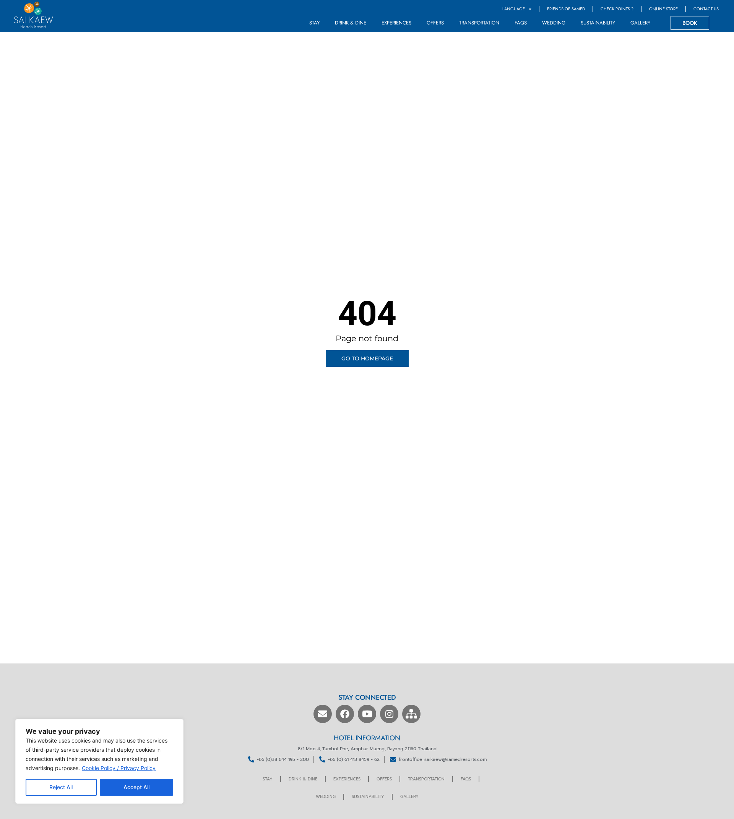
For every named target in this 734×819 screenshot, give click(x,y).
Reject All (61, 787)
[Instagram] (389, 714)
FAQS (521, 22)
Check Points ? (617, 9)
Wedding (553, 22)
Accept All (136, 787)
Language (513, 9)
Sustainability (598, 22)
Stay (314, 22)
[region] (99, 761)
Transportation (479, 22)
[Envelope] (322, 714)
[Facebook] (345, 714)
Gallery (640, 22)
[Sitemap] (411, 714)
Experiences (396, 22)
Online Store (663, 9)
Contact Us (706, 9)
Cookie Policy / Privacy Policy (119, 768)
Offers (435, 22)
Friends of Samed (566, 9)
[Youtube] (367, 714)
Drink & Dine (350, 22)
